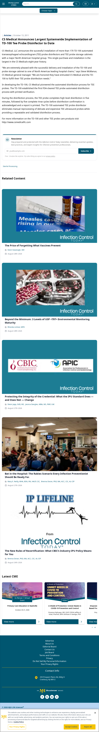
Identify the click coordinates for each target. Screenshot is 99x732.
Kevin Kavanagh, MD (16, 250)
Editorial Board (49, 646)
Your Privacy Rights (49, 664)
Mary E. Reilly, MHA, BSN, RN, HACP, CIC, (24, 481)
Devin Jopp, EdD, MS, (16, 404)
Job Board (49, 652)
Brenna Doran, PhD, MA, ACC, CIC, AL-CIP (57, 481)
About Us (49, 643)
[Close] (95, 712)
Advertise (49, 640)
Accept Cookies (71, 727)
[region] (49, 720)
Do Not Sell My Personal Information (49, 661)
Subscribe (85, 151)
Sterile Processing (10, 166)
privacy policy (50, 156)
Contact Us (50, 649)
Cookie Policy (19, 722)
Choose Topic (47, 10)
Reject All (88, 727)
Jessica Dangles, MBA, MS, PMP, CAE (39, 404)
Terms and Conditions (49, 655)
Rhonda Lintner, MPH (16, 327)
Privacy (49, 658)
